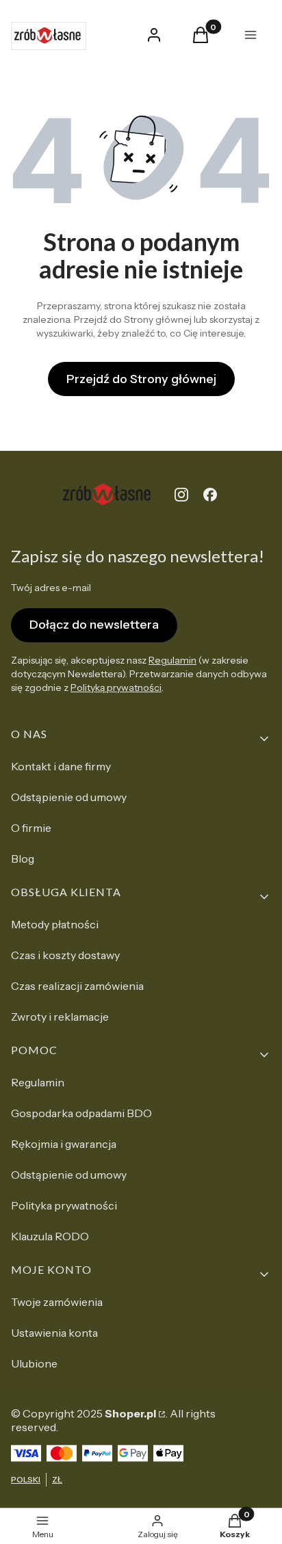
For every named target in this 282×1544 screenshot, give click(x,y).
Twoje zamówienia (57, 1302)
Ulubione (34, 1363)
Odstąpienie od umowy (69, 797)
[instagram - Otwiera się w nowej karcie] (181, 494)
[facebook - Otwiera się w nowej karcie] (210, 494)
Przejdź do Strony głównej (141, 379)
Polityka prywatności (64, 1205)
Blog (22, 858)
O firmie (31, 828)
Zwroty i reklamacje (60, 1016)
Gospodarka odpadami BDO (81, 1113)
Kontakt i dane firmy (61, 766)
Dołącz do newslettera (94, 624)
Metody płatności (55, 924)
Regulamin (172, 660)
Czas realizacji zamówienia (77, 986)
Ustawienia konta (54, 1332)
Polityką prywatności (116, 687)
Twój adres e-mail (51, 587)
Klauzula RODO (50, 1236)
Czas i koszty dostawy (65, 955)
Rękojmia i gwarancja (63, 1144)
